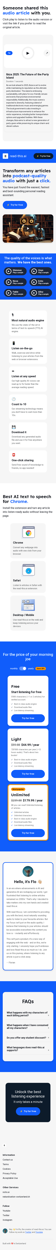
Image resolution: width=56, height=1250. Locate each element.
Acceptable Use (10, 1178)
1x (9, 53)
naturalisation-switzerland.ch (16, 1196)
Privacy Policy (9, 1173)
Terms (6, 1164)
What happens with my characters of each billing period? (27, 1014)
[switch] (22, 668)
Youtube (6, 1210)
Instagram (7, 1220)
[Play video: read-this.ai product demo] (28, 228)
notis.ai (6, 1192)
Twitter (6, 1215)
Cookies (7, 1169)
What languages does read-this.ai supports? (25, 1049)
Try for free (45, 156)
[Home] (28, 1145)
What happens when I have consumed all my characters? (27, 1026)
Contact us (8, 1159)
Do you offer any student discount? (26, 1037)
